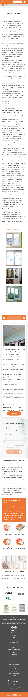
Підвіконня (14, 644)
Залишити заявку (14, 688)
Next (24, 318)
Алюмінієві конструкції (14, 640)
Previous (4, 318)
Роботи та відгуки (14, 661)
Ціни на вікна (14, 632)
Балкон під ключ (14, 642)
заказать (14, 413)
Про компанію (14, 654)
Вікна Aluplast (14, 671)
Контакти (14, 657)
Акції (14, 659)
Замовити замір (17, 1)
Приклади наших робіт (14, 229)
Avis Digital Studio (17, 695)
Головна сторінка (6, 7)
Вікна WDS (14, 668)
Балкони (14, 635)
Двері (14, 637)
